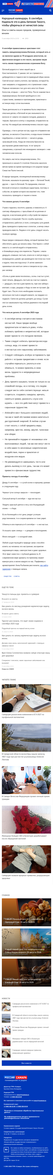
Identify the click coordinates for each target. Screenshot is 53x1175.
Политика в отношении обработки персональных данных (24, 1111)
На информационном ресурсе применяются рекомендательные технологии (21, 1117)
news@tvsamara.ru (23, 1094)
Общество (8, 576)
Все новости (26, 1063)
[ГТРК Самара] (15, 11)
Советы (17, 576)
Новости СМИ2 (8, 669)
